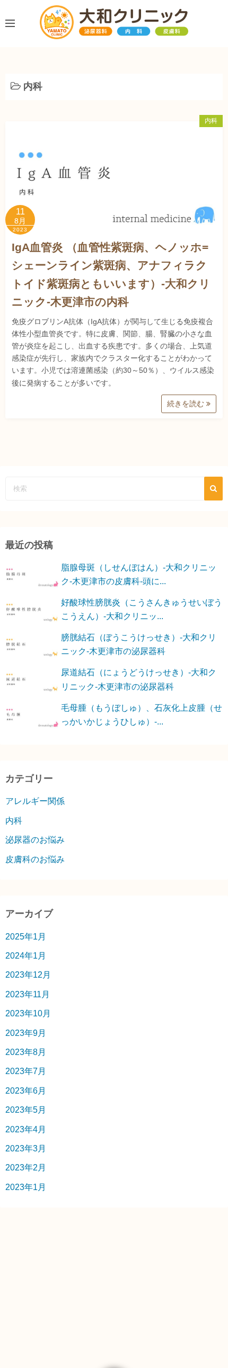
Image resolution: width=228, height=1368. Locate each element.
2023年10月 (28, 1013)
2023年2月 (25, 1167)
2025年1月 (25, 936)
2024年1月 (25, 955)
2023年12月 (28, 974)
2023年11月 (27, 994)
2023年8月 (25, 1052)
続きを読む (186, 403)
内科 (211, 120)
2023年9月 (25, 1033)
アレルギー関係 (35, 801)
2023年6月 (25, 1090)
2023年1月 (25, 1187)
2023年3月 (25, 1148)
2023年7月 (25, 1071)
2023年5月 (25, 1109)
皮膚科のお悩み (35, 859)
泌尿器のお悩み (35, 839)
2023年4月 (25, 1129)
